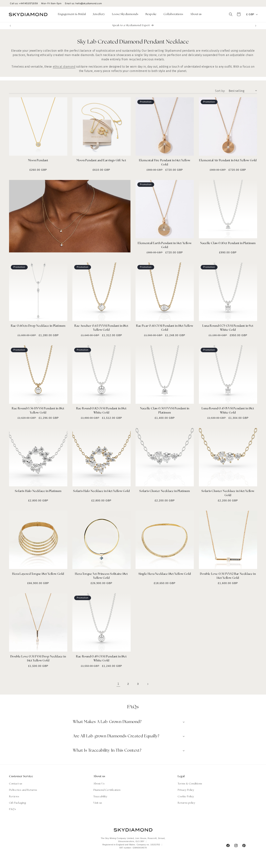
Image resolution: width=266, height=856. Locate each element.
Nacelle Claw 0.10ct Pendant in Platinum (228, 243)
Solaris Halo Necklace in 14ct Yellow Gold (101, 491)
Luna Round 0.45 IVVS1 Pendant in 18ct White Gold (228, 410)
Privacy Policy (186, 790)
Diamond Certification (107, 790)
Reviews (14, 796)
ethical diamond (64, 66)
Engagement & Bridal (72, 14)
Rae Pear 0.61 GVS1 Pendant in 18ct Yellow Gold (164, 328)
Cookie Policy (186, 796)
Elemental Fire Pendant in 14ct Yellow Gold (164, 162)
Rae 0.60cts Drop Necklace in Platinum (38, 326)
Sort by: (220, 91)
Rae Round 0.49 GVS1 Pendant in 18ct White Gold (101, 658)
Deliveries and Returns (23, 790)
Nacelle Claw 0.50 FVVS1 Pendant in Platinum (164, 410)
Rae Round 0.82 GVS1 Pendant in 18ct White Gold (101, 410)
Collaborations (173, 14)
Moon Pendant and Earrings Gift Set (101, 160)
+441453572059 (28, 3)
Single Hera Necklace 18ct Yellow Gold (164, 574)
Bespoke (151, 14)
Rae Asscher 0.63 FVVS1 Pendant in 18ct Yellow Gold (101, 328)
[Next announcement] (256, 25)
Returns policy (186, 803)
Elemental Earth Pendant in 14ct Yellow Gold (164, 245)
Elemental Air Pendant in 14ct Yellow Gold (228, 160)
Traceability (100, 796)
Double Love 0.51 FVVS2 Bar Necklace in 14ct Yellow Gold (228, 576)
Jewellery (99, 14)
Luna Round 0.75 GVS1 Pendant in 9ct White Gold (227, 328)
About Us (99, 783)
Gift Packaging (17, 803)
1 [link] (118, 683)
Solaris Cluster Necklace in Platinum (164, 491)
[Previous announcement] (10, 25)
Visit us (97, 803)
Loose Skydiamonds (125, 14)
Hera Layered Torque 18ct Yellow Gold (38, 574)
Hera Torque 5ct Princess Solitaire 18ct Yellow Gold (101, 576)
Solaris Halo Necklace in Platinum (38, 491)
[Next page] (148, 684)
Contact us (15, 783)
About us (196, 14)
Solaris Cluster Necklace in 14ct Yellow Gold (227, 493)
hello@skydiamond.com (88, 3)
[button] (73, 14)
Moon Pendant (38, 160)
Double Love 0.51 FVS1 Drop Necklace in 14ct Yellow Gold (38, 658)
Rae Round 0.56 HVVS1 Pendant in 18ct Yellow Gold (38, 410)
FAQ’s (12, 809)
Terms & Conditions (190, 783)
